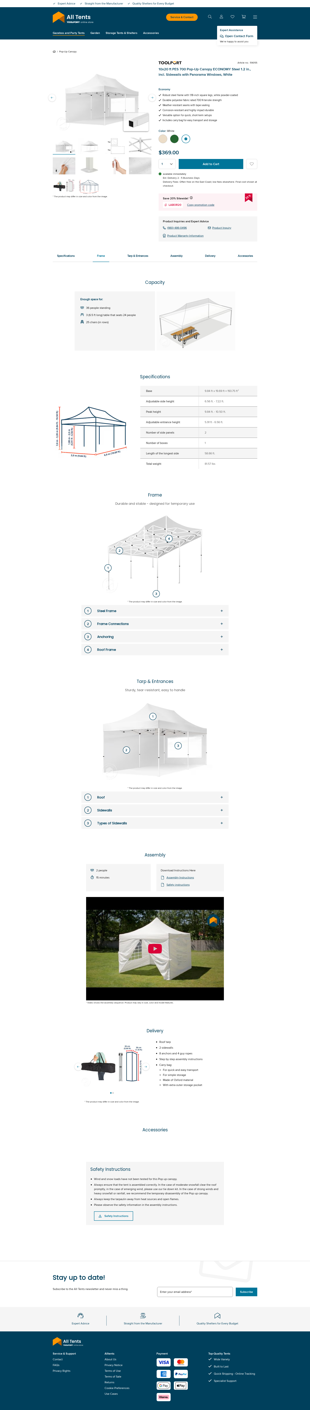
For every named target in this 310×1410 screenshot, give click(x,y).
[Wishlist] (232, 17)
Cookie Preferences (117, 1388)
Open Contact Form (239, 36)
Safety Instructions (116, 1216)
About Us (110, 1359)
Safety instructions (178, 885)
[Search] (210, 17)
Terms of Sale (113, 1376)
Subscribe (246, 1292)
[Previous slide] (52, 97)
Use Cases (111, 1394)
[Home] (55, 51)
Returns (109, 1382)
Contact (58, 1359)
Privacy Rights (61, 1371)
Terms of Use (113, 1371)
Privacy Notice (114, 1365)
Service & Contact (181, 17)
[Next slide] (152, 97)
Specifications (66, 256)
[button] (243, 16)
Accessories (245, 256)
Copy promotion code (200, 205)
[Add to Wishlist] (251, 164)
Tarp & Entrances (137, 256)
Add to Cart (211, 164)
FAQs (56, 1365)
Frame (101, 256)
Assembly (176, 256)
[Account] (221, 17)
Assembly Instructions (180, 877)
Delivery (210, 256)
